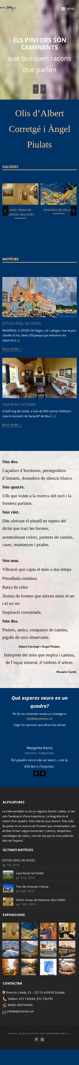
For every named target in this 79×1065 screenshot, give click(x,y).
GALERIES (10, 200)
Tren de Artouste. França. (32, 920)
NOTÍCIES (10, 293)
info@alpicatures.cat (39, 753)
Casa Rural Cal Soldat (19, 438)
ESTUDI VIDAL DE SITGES (21, 357)
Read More (12, 382)
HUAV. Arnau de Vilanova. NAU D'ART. (41, 934)
